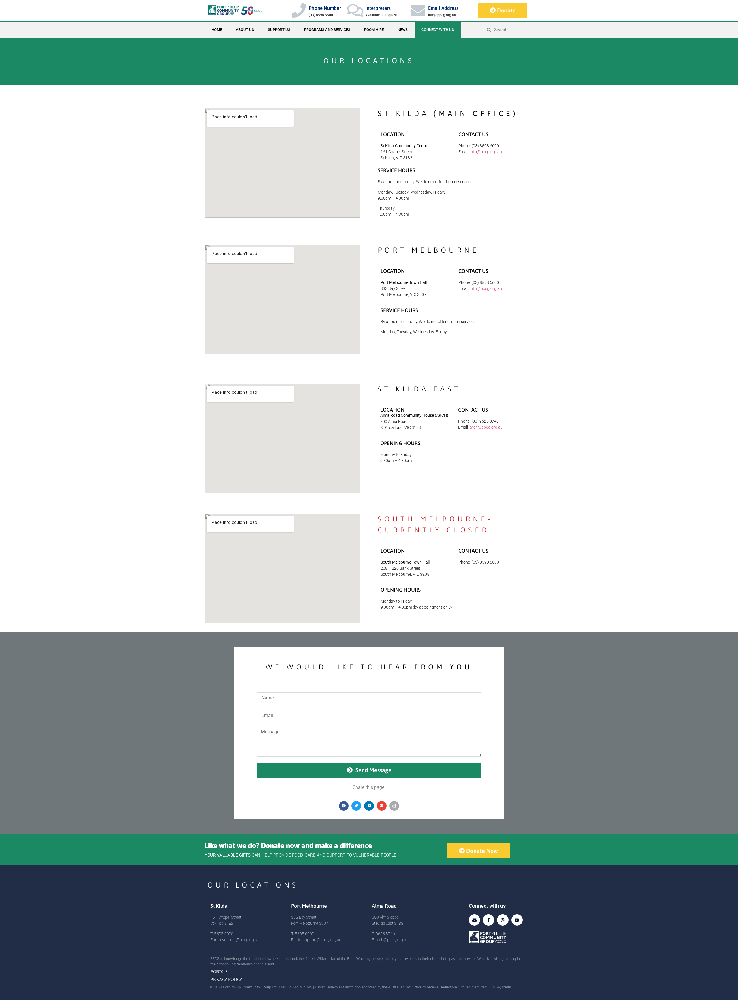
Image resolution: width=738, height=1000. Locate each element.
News (403, 29)
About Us (245, 29)
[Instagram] (502, 920)
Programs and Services (327, 29)
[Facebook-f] (488, 920)
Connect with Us (437, 29)
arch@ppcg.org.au (486, 427)
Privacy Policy (226, 979)
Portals (219, 971)
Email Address (443, 8)
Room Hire (374, 29)
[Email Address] (418, 10)
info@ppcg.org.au (486, 151)
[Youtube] (517, 920)
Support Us (279, 29)
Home (217, 29)
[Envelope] (474, 920)
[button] (344, 806)
